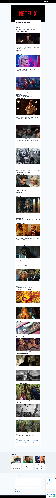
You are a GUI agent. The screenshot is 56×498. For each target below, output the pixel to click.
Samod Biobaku (14, 468)
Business (34, 1)
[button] (54, 496)
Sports (29, 1)
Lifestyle (26, 1)
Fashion (31, 1)
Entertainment (40, 1)
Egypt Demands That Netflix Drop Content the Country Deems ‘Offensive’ (35, 441)
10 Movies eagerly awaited (18, 448)
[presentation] (16, 459)
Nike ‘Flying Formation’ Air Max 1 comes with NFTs (35, 449)
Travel (43, 1)
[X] (46, 1)
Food (36, 1)
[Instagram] (47, 1)
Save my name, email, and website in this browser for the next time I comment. (25, 489)
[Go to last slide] (11, 463)
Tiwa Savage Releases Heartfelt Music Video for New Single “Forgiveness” (28, 465)
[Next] (44, 463)
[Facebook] (45, 1)
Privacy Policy (28, 495)
